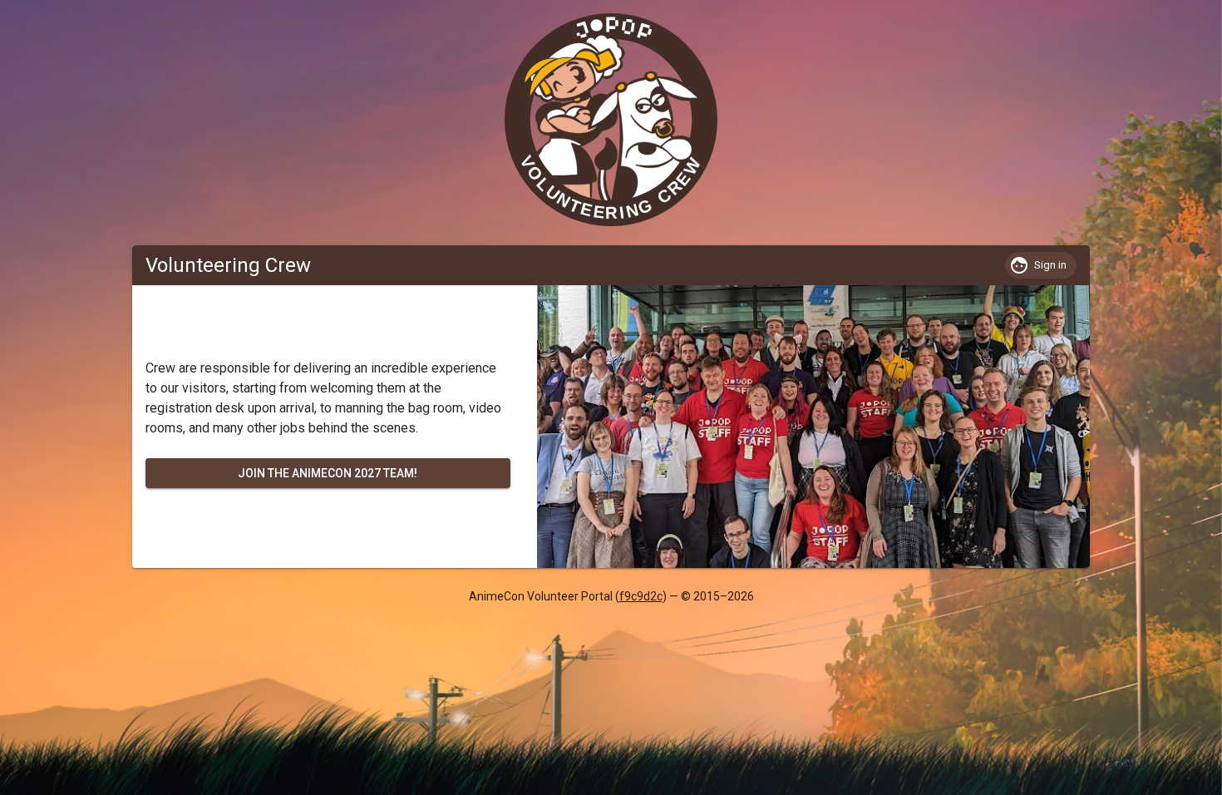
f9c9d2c (641, 596)
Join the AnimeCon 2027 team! (327, 473)
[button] (1041, 265)
